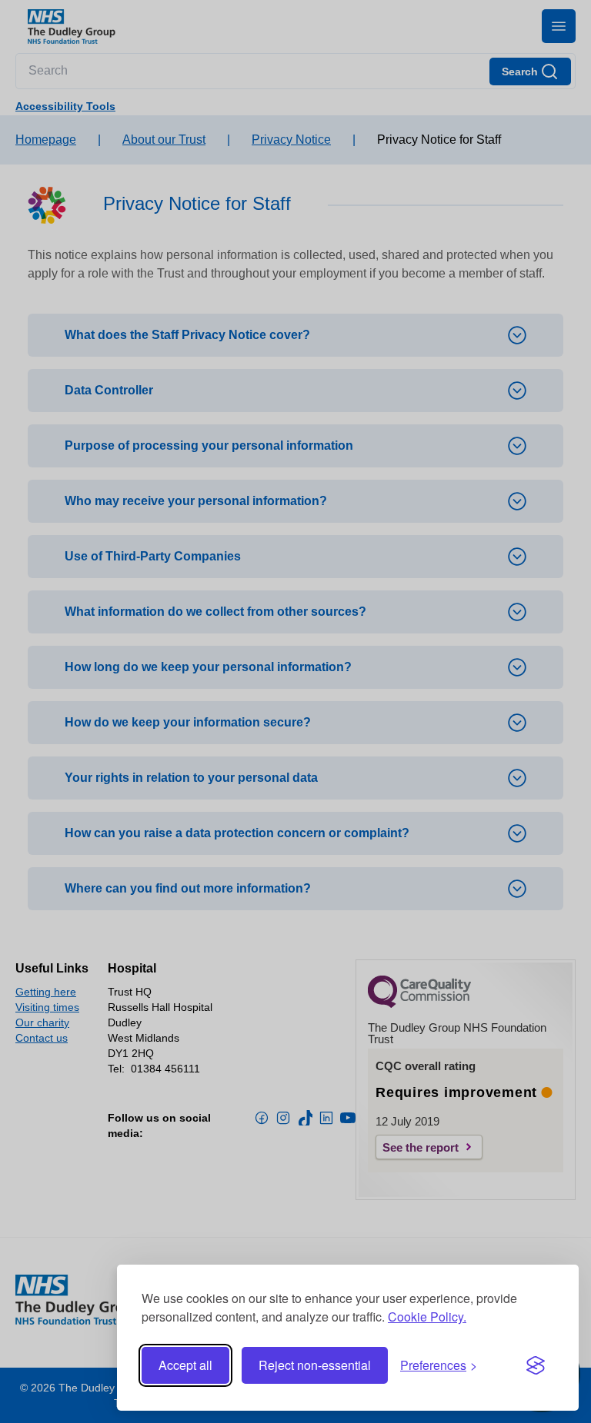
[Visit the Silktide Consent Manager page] (535, 1365)
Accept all (185, 1365)
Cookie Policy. (427, 1316)
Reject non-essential (315, 1365)
